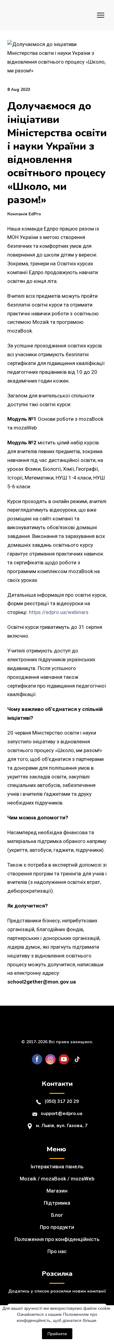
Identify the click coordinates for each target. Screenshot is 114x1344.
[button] (37, 1059)
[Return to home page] (25, 15)
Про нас (57, 1251)
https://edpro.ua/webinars (58, 612)
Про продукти (57, 1227)
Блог (57, 1215)
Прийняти (57, 1333)
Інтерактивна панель (57, 1166)
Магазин (57, 1191)
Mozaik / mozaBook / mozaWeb (57, 1179)
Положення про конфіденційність (57, 1239)
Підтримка (57, 1203)
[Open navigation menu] (101, 15)
